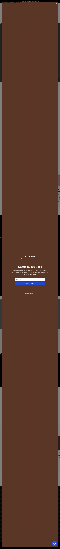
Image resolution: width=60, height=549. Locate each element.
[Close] (56, 4)
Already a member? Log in (30, 288)
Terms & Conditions (30, 293)
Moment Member (23, 271)
